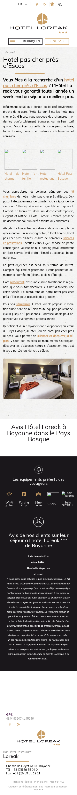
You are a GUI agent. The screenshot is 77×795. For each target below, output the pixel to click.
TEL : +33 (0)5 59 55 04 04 (61, 4)
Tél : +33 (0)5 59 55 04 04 (22, 770)
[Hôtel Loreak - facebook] (37, 4)
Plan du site (41, 781)
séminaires (23, 304)
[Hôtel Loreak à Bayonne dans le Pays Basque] (52, 4)
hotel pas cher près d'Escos (38, 82)
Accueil (10, 52)
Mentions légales (22, 781)
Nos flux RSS (57, 781)
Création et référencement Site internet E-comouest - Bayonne (38, 788)
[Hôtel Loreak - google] (44, 4)
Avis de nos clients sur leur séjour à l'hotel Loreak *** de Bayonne (38, 540)
